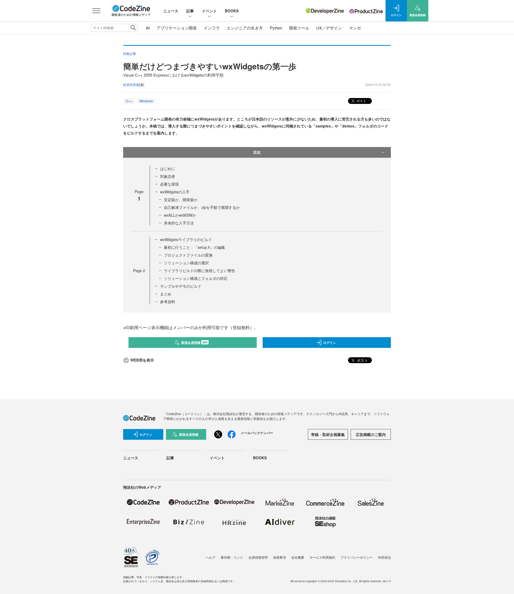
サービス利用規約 (322, 557)
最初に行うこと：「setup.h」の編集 (194, 247)
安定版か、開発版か (181, 199)
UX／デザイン (329, 28)
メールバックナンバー (257, 432)
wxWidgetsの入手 (175, 191)
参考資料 (167, 301)
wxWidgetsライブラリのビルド (186, 239)
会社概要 (297, 557)
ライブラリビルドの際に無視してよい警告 (199, 270)
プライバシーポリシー (357, 557)
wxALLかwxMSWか (180, 215)
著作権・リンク (232, 557)
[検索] (133, 28)
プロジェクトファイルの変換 (188, 255)
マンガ (355, 28)
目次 (257, 152)
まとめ (165, 293)
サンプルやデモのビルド (180, 286)
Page (139, 270)
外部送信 (384, 557)
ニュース (170, 10)
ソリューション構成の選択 (186, 262)
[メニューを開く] (96, 10)
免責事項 (279, 557)
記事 (190, 10)
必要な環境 (169, 184)
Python (276, 28)
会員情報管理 (258, 557)
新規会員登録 (194, 342)
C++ (129, 101)
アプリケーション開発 (177, 28)
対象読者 (167, 176)
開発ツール (299, 28)
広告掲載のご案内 (371, 434)
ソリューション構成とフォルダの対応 (196, 278)
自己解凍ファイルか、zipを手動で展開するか (202, 207)
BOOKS (232, 10)
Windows (146, 101)
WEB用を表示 (142, 360)
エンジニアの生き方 (245, 28)
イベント (209, 10)
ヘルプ (210, 557)
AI (148, 28)
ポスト (361, 100)
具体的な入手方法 (179, 222)
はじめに (167, 168)
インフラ (212, 28)
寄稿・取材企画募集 (328, 434)
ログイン (329, 342)
